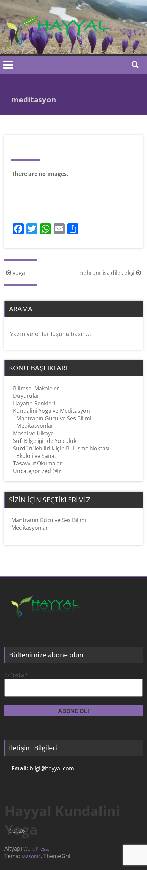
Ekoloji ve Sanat (36, 456)
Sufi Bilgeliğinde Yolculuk (44, 441)
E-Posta (16, 675)
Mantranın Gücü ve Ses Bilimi (53, 418)
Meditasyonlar (34, 426)
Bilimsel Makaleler (36, 388)
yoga (19, 273)
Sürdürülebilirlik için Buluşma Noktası (61, 448)
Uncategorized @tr (37, 471)
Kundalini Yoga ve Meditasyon (51, 411)
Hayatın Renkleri (34, 403)
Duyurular (26, 395)
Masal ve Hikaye (33, 433)
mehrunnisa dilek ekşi (106, 273)
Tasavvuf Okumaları (38, 463)
